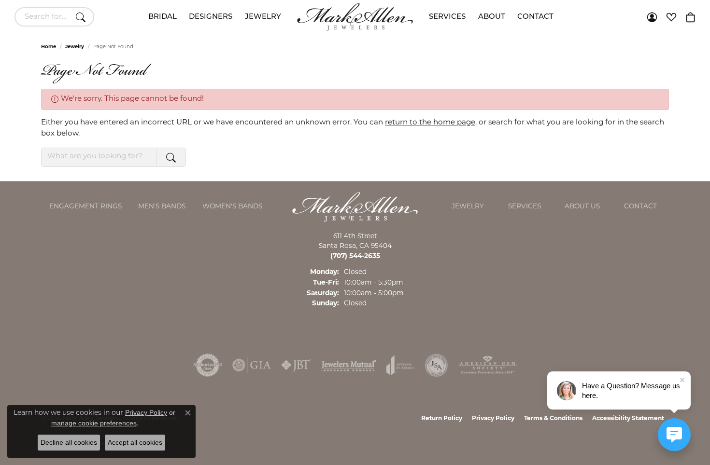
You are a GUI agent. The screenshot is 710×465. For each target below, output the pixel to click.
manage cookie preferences (94, 423)
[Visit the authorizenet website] (208, 365)
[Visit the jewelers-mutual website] (349, 365)
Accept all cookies (135, 442)
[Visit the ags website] (487, 365)
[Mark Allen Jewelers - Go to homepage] (355, 207)
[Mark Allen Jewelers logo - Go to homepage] (355, 17)
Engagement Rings (85, 207)
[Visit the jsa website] (436, 365)
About (491, 17)
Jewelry (263, 17)
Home (48, 47)
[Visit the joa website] (400, 365)
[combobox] (43, 17)
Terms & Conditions (553, 419)
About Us (582, 207)
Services (447, 17)
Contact (535, 17)
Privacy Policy (493, 419)
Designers (210, 17)
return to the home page (430, 122)
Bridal (162, 17)
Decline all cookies (69, 442)
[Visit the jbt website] (296, 365)
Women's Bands (232, 207)
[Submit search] (82, 17)
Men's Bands (161, 207)
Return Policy (441, 419)
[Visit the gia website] (251, 365)
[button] (652, 17)
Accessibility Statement (628, 419)
